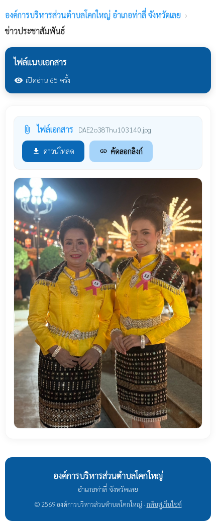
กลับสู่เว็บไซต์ (164, 504)
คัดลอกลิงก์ (121, 151)
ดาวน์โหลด (53, 151)
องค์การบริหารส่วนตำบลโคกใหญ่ (93, 15)
